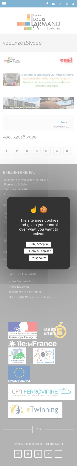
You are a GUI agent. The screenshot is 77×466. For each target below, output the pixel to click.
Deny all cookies (39, 251)
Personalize (39, 258)
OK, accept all (39, 244)
